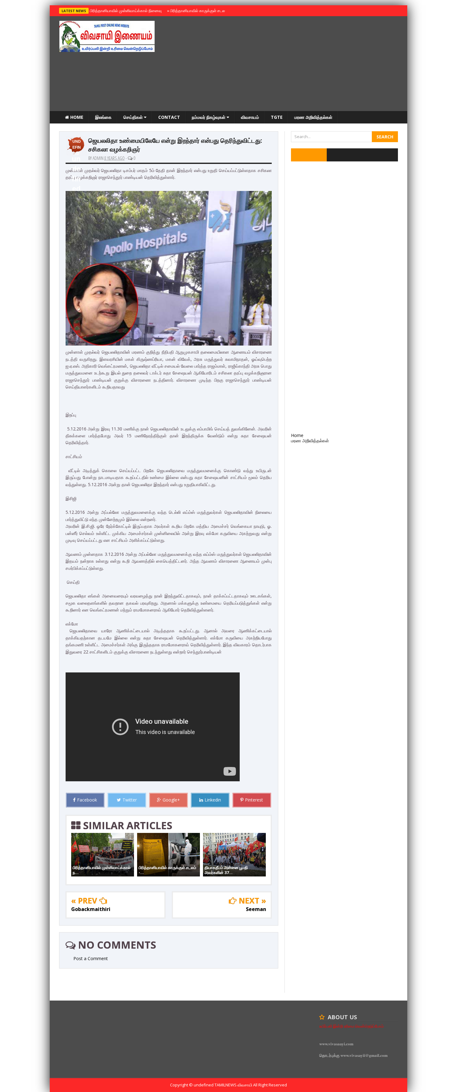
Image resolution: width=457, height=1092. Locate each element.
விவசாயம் (250, 117)
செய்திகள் (133, 117)
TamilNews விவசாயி (234, 1085)
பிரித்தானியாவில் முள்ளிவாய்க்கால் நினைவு (125, 10)
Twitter (129, 800)
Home (76, 117)
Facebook (87, 800)
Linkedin (213, 800)
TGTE (277, 117)
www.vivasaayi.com (336, 1044)
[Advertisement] (285, 64)
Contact (169, 117)
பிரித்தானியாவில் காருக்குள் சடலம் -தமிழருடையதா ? (212, 10)
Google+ (171, 800)
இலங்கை (103, 117)
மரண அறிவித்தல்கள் (313, 117)
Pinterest (254, 800)
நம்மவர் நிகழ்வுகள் (209, 117)
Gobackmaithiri (90, 909)
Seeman (256, 909)
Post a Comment (90, 958)
